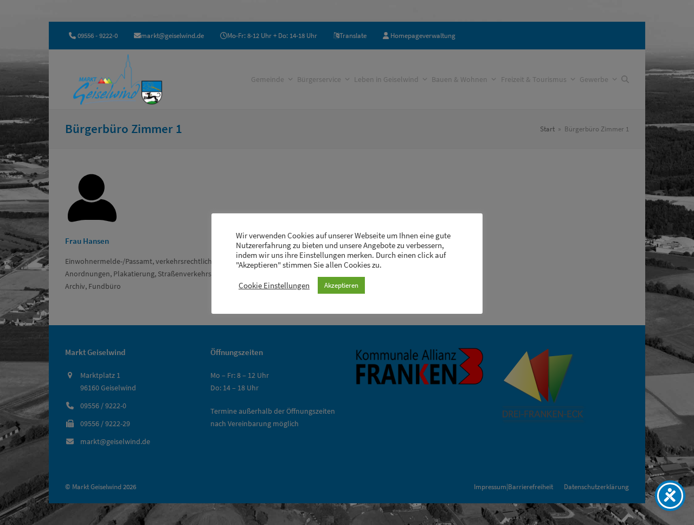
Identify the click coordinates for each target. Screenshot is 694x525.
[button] (625, 79)
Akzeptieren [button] (341, 285)
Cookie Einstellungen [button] (274, 285)
